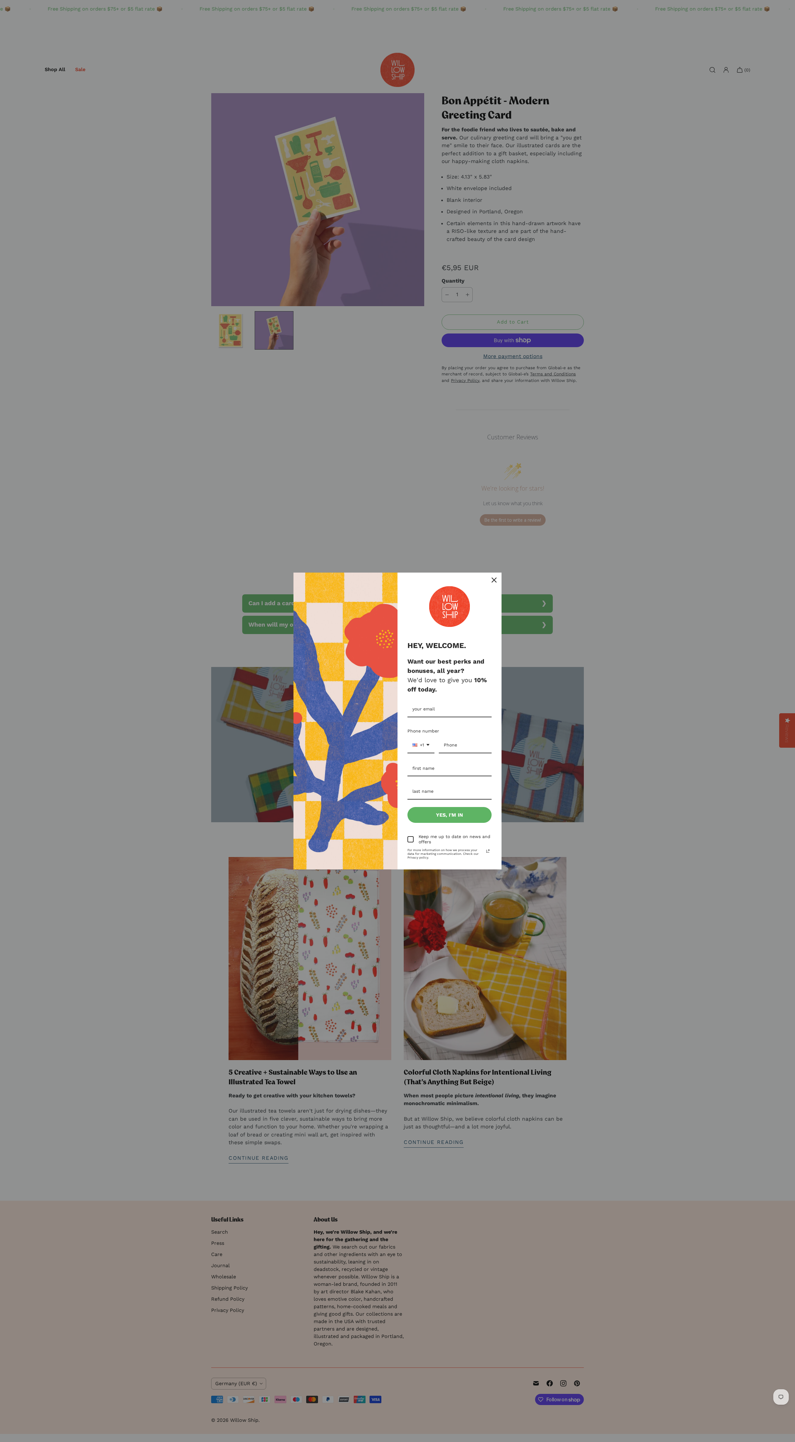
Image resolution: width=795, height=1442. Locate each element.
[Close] (494, 580)
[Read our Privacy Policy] (488, 851)
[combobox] (420, 745)
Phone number (423, 730)
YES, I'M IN (449, 815)
